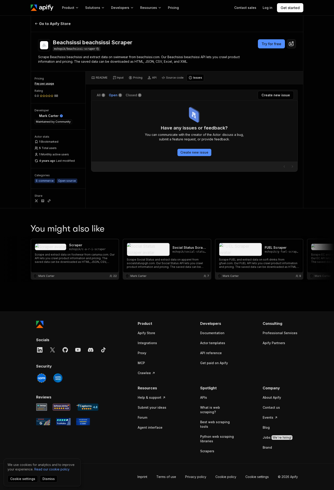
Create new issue (194, 152)
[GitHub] (65, 349)
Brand (267, 447)
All (100, 95)
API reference (211, 353)
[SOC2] (57, 378)
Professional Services (280, 333)
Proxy (142, 353)
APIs (203, 397)
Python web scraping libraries (217, 439)
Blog (266, 427)
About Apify (272, 397)
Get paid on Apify (214, 363)
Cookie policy (225, 477)
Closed (133, 95)
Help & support (149, 397)
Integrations (147, 343)
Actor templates (212, 343)
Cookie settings (257, 477)
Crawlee (144, 373)
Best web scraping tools (215, 424)
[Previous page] (284, 166)
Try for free (271, 44)
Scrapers (207, 451)
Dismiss (48, 479)
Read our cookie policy (52, 469)
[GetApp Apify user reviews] (41, 407)
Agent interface (150, 427)
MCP (141, 363)
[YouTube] (78, 349)
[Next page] (292, 166)
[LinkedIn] (39, 349)
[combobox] (291, 43)
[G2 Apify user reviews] (43, 421)
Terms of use (166, 477)
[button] (155, 323)
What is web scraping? (210, 409)
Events (268, 417)
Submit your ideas (152, 407)
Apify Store (146, 333)
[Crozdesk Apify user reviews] (83, 421)
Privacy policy (195, 477)
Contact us (271, 407)
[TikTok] (103, 349)
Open (115, 95)
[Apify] (42, 8)
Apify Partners (274, 343)
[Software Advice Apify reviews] (61, 407)
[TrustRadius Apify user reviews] (63, 421)
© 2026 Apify (288, 477)
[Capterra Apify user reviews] (87, 407)
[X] (52, 349)
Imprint (142, 477)
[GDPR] (41, 378)
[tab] (99, 77)
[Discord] (90, 349)
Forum (142, 417)
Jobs (277, 437)
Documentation (212, 333)
